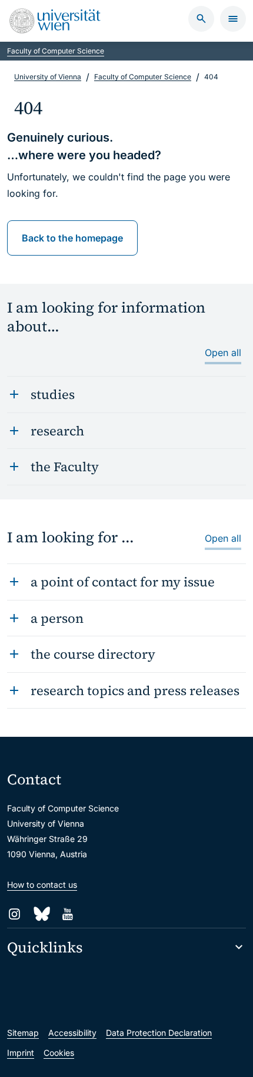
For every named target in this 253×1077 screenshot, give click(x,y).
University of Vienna (47, 76)
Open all (223, 352)
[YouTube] (67, 914)
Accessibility (72, 1033)
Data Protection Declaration (159, 1033)
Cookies (59, 1053)
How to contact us (42, 885)
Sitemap (23, 1033)
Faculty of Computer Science (55, 50)
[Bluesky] (41, 914)
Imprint (20, 1053)
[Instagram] (14, 914)
